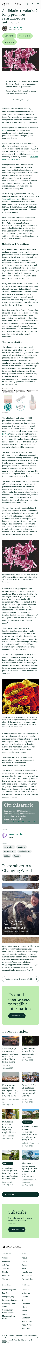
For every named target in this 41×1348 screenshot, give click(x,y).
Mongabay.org (8, 1297)
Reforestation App (9, 1300)
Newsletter (15, 1229)
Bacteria (21, 847)
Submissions (27, 1275)
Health (7, 856)
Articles (5, 1265)
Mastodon (26, 1318)
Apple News (27, 1325)
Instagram (26, 1293)
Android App (27, 1321)
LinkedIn (25, 1290)
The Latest (6, 1279)
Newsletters (27, 1272)
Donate (25, 1265)
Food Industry (24, 851)
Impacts (25, 1268)
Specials (5, 1268)
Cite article (9, 42)
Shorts (5, 1272)
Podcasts (6, 1261)
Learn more (15, 1016)
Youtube (25, 1297)
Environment (9, 851)
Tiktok (24, 1307)
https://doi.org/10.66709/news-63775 (19, 822)
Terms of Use (27, 1279)
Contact (25, 1261)
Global (20, 30)
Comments (9, 36)
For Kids (5, 1293)
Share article (24, 36)
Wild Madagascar (9, 1290)
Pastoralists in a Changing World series (21, 979)
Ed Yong (5, 434)
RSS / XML (26, 1328)
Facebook (26, 1304)
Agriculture (9, 847)
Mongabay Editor (16, 834)
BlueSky (25, 1314)
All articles (9, 1194)
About (24, 1258)
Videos (5, 1258)
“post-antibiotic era (10, 199)
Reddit (24, 1311)
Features (6, 1275)
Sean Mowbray (15, 27)
